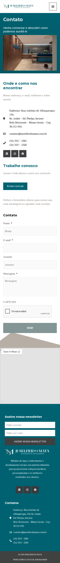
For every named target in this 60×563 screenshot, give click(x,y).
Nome (7, 223)
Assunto (7, 257)
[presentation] (27, 311)
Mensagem (10, 273)
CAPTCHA (9, 302)
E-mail (8, 240)
